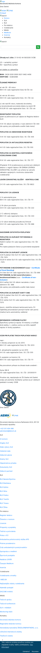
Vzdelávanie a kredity (8, 575)
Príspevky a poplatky (8, 527)
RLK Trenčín (4, 499)
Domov (6, 18)
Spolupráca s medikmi (8, 551)
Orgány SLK (4, 443)
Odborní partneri (6, 471)
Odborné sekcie (6, 455)
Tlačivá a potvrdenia (7, 531)
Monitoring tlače (6, 612)
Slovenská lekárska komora (10, 620)
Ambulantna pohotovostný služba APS (14, 539)
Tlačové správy (6, 600)
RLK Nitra (3, 491)
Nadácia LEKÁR (6, 559)
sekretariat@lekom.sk (8, 431)
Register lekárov (6, 515)
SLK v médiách (5, 608)
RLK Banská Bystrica (7, 479)
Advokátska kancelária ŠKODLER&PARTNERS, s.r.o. (19, 628)
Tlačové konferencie (7, 604)
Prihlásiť (3, 13)
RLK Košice (4, 487)
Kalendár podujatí (6, 588)
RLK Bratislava (5, 483)
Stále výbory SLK (6, 447)
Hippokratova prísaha (8, 463)
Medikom (7, 33)
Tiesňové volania (6, 636)
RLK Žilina (3, 507)
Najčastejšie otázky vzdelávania (12, 584)
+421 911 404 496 (7, 429)
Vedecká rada (5, 451)
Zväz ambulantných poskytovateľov (13, 547)
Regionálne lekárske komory (10, 624)
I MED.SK (3, 580)
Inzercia (7, 35)
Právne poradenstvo (7, 543)
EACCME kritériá (6, 592)
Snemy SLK (4, 459)
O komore (3, 439)
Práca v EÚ (4, 535)
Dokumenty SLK (6, 467)
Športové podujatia (7, 555)
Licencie (3, 523)
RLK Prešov (4, 495)
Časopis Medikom (7, 563)
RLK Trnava (4, 503)
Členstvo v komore (7, 519)
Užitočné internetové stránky (11, 632)
